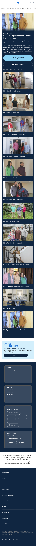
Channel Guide (5, 9)
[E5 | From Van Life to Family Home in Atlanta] (18, 254)
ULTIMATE (22, 417)
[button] (3, 3)
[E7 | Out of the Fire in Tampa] (18, 211)
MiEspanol (21, 442)
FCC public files (5, 512)
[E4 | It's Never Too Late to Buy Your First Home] (18, 276)
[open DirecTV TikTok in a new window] (20, 539)
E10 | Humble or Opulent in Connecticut (14, 156)
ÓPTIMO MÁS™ (13, 425)
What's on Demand (15, 9)
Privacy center (5, 489)
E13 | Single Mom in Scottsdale (12, 91)
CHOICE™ (11, 417)
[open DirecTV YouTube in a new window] (17, 539)
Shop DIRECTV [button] (19, 58)
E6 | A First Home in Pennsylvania (12, 243)
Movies (29, 9)
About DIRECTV (5, 472)
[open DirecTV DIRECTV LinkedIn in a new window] (2, 539)
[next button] (21, 69)
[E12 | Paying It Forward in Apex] (18, 102)
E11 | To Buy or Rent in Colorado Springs (14, 134)
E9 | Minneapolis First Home (11, 178)
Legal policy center (6, 484)
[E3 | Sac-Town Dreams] (18, 297)
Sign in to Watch (19, 64)
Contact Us (4, 524)
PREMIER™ (12, 421)
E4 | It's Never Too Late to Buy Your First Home (16, 286)
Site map (4, 506)
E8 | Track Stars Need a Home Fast (13, 200)
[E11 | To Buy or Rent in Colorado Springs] (18, 124)
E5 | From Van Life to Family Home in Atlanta (16, 265)
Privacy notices (5, 501)
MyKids (11, 442)
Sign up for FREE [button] (16, 355)
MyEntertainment (13, 438)
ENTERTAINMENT (13, 413)
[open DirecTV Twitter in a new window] (9, 539)
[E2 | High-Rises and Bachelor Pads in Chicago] (18, 319)
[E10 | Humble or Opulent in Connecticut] (18, 145)
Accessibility (5, 518)
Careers (4, 478)
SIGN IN (32, 3)
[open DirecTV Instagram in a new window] (13, 539)
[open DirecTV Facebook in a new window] (6, 539)
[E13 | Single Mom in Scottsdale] (18, 80)
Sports (24, 9)
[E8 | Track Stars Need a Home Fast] (18, 189)
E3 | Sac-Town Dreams (9, 308)
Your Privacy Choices (9, 495)
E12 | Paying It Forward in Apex (12, 113)
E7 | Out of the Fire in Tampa (11, 221)
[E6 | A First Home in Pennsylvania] (18, 232)
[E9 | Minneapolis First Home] (18, 167)
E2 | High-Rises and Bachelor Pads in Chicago (16, 330)
